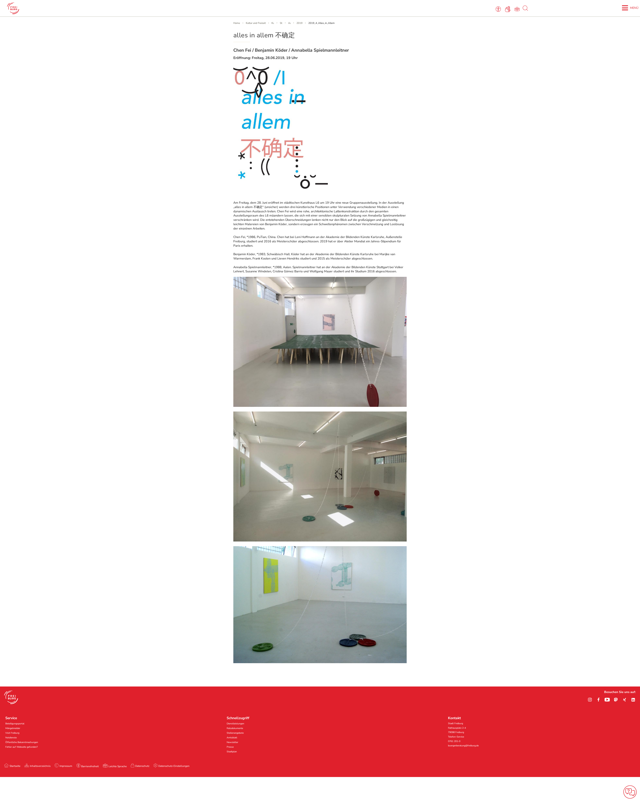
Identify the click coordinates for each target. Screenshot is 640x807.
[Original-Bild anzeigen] (280, 195)
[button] (11, 697)
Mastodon (615, 699)
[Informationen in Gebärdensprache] (508, 9)
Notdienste (11, 737)
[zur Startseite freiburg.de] (131, 8)
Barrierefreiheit (90, 766)
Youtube (607, 699)
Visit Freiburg (12, 732)
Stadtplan (232, 751)
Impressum (66, 766)
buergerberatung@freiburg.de (463, 745)
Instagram (589, 699)
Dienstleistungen (235, 723)
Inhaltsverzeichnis (40, 766)
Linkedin (633, 699)
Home (236, 23)
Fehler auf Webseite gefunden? (21, 746)
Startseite (15, 766)
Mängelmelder (12, 728)
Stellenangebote (235, 732)
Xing (624, 699)
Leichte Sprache (117, 766)
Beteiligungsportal (14, 723)
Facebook (598, 699)
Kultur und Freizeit (256, 23)
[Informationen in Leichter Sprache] (518, 9)
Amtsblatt (232, 737)
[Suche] (525, 10)
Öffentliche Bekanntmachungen (21, 742)
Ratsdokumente (235, 728)
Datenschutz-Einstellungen (174, 766)
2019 (299, 23)
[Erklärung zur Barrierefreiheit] (499, 9)
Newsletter (232, 742)
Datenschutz (142, 766)
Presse (230, 746)
